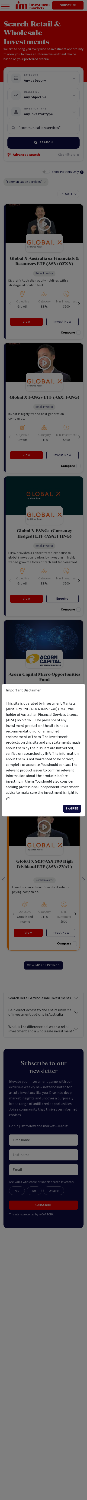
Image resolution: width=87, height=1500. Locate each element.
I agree (72, 808)
